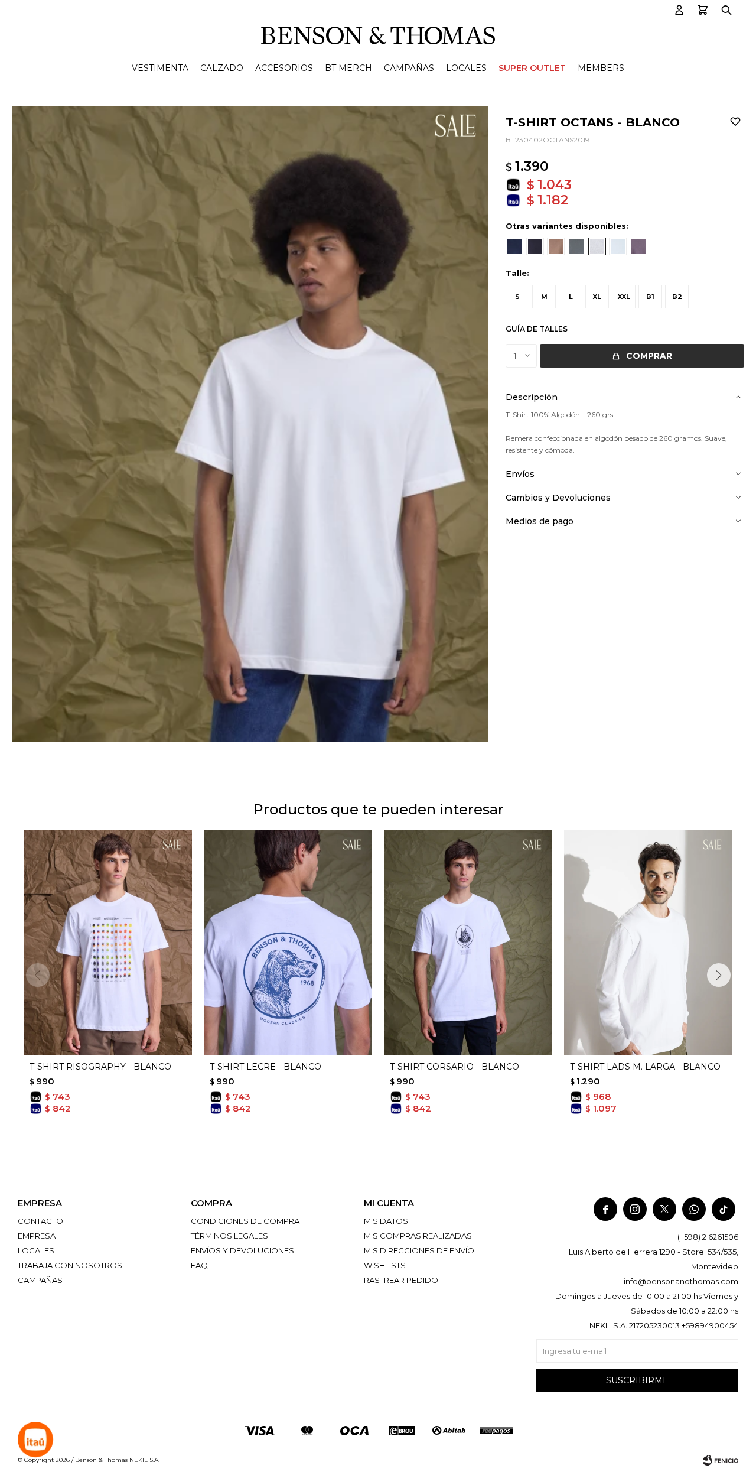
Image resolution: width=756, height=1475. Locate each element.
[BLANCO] (597, 246)
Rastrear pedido (401, 1280)
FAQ (199, 1265)
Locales (466, 68)
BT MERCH (348, 68)
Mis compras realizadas (418, 1235)
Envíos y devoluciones (242, 1250)
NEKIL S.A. (144, 1460)
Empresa (37, 1235)
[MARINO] (514, 246)
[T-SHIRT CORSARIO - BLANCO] (468, 942)
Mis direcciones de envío (419, 1250)
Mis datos (386, 1221)
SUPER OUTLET (532, 68)
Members (601, 68)
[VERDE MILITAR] (576, 246)
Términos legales (229, 1235)
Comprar (649, 355)
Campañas (409, 68)
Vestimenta (160, 68)
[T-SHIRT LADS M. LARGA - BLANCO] (648, 942)
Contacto (40, 1221)
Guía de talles (537, 328)
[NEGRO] (535, 246)
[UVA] (638, 246)
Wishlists (385, 1265)
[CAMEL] (556, 246)
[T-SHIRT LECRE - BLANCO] (288, 942)
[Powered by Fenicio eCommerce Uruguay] (720, 1460)
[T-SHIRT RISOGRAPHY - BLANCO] (108, 942)
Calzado (221, 68)
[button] (679, 10)
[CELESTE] (618, 246)
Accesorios (284, 68)
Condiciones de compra (245, 1221)
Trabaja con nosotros (70, 1265)
